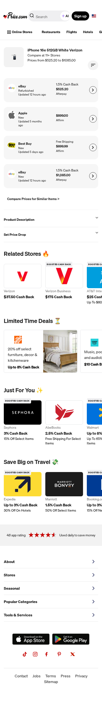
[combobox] (50, 16)
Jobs (36, 676)
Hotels (88, 32)
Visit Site (93, 90)
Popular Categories (20, 601)
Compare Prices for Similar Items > (33, 198)
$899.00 (62, 115)
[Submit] (31, 17)
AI (67, 16)
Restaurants (51, 32)
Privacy (81, 676)
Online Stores (22, 32)
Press (65, 676)
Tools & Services (18, 615)
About (9, 561)
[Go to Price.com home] (15, 16)
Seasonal (12, 588)
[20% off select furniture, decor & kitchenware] (40, 351)
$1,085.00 (63, 175)
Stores (9, 575)
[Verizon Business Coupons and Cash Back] (64, 284)
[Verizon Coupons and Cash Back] (23, 284)
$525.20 (62, 89)
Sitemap (51, 681)
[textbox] (94, 16)
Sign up (80, 16)
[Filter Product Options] (93, 65)
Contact (21, 676)
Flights (71, 32)
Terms (50, 676)
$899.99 (62, 146)
